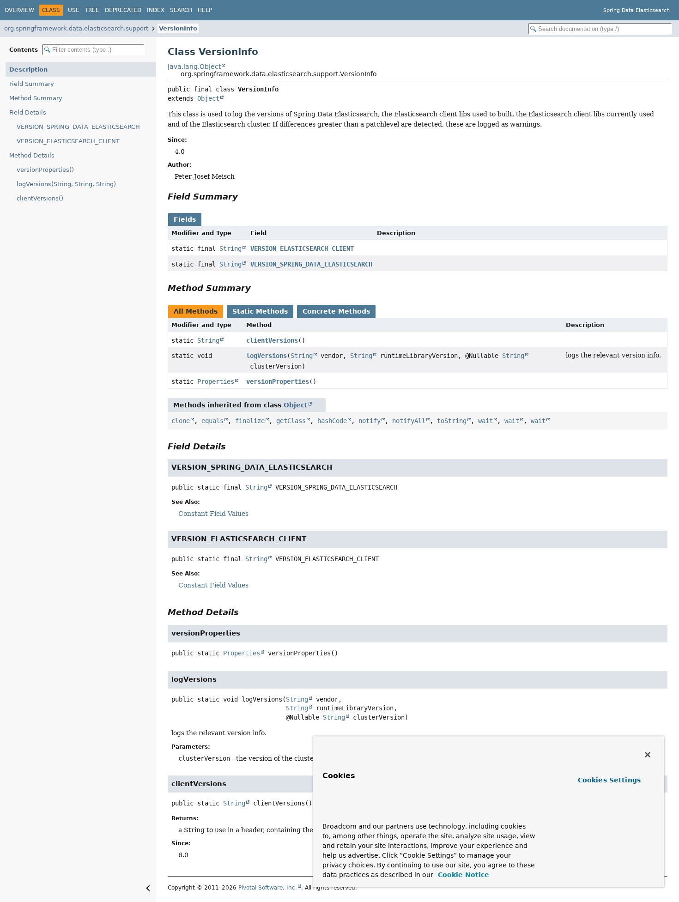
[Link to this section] (244, 196)
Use (73, 10)
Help (205, 10)
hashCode (332, 420)
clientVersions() (40, 198)
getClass (291, 420)
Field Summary (31, 83)
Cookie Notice (462, 874)
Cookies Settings (609, 780)
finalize (250, 420)
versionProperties (277, 381)
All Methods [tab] (196, 311)
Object (208, 98)
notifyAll (408, 420)
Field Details (27, 112)
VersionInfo (178, 28)
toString (452, 420)
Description (28, 69)
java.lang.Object (194, 66)
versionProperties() (45, 169)
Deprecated (123, 10)
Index (155, 10)
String (230, 248)
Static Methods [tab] (260, 311)
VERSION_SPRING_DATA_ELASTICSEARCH (78, 126)
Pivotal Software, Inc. (267, 887)
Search (181, 10)
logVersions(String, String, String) (66, 184)
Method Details (32, 155)
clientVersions (272, 340)
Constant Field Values (213, 513)
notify (369, 420)
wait (485, 420)
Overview (19, 10)
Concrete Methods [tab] (336, 311)
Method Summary (35, 98)
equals (212, 420)
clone (180, 420)
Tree (92, 10)
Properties (215, 381)
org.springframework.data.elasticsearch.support (76, 28)
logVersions (266, 355)
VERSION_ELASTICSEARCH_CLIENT (68, 141)
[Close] (647, 755)
